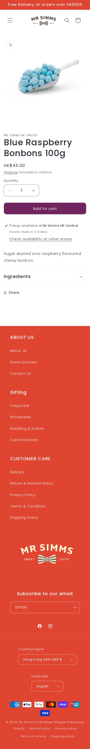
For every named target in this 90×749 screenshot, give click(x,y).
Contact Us (20, 373)
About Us (18, 350)
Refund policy (39, 728)
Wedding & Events (27, 428)
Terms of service (33, 736)
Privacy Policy (23, 494)
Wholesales (20, 416)
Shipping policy (63, 736)
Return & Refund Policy (31, 483)
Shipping (10, 172)
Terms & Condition (28, 506)
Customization (24, 439)
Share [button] (14, 292)
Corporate (19, 405)
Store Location (23, 362)
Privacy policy (66, 728)
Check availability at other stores (40, 239)
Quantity (11, 180)
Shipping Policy (24, 517)
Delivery (17, 472)
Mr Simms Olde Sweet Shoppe (42, 722)
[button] (10, 20)
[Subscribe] (74, 607)
